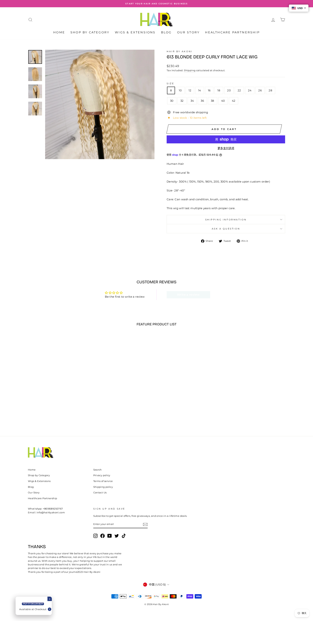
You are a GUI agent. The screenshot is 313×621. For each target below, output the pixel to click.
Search (97, 469)
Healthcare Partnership (232, 32)
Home (59, 32)
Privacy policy (101, 475)
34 (192, 100)
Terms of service (103, 481)
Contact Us (100, 492)
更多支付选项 (226, 148)
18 (218, 90)
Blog (166, 32)
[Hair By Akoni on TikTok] (124, 536)
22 (239, 90)
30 (172, 100)
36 (202, 100)
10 (180, 90)
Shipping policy (103, 487)
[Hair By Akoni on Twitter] (116, 536)
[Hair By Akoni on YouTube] (109, 536)
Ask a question (226, 228)
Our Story (188, 32)
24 (250, 90)
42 (233, 100)
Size (170, 83)
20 (229, 90)
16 (209, 90)
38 (212, 100)
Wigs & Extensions (135, 32)
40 (223, 100)
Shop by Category (89, 32)
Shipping (189, 70)
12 (190, 90)
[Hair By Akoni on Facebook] (102, 536)
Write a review (188, 294)
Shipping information (226, 219)
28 (270, 90)
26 (260, 90)
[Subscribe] (145, 524)
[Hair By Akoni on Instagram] (95, 536)
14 (199, 90)
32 (182, 100)
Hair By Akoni (180, 51)
